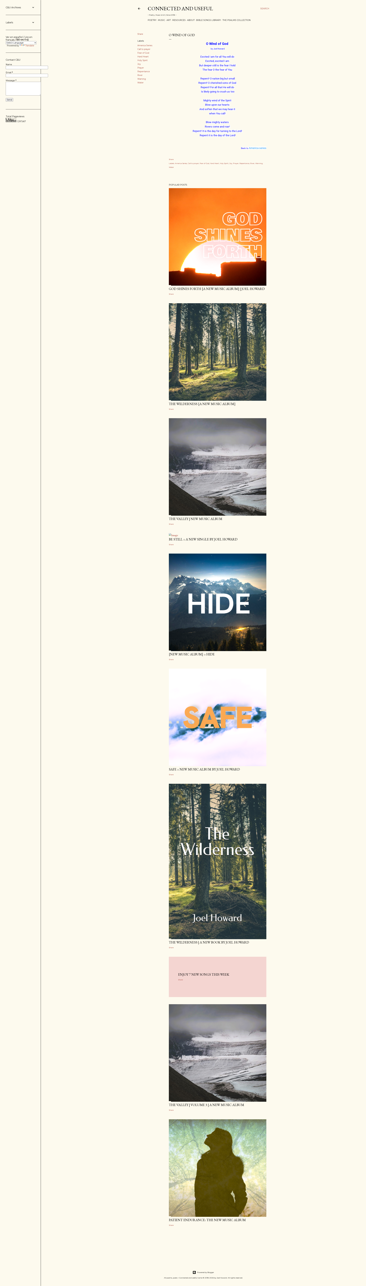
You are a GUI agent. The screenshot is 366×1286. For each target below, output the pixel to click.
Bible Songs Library (208, 20)
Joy (139, 64)
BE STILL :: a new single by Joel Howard (203, 539)
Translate (29, 45)
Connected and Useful (180, 8)
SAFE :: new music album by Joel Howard (204, 769)
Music (161, 20)
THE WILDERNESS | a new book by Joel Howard (209, 942)
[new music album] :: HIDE (192, 654)
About (191, 20)
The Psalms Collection (236, 20)
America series (257, 148)
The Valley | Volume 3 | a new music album (206, 1105)
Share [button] (140, 34)
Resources (179, 20)
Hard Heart (143, 56)
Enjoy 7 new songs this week (203, 974)
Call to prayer (143, 49)
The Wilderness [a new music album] (202, 404)
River (140, 75)
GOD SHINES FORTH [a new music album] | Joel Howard (217, 289)
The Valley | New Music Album (195, 519)
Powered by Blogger (205, 1272)
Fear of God (143, 53)
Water (140, 82)
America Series (144, 45)
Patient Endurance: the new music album (207, 1220)
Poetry (152, 20)
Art (169, 20)
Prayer (140, 67)
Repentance (143, 71)
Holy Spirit (142, 60)
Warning (141, 79)
